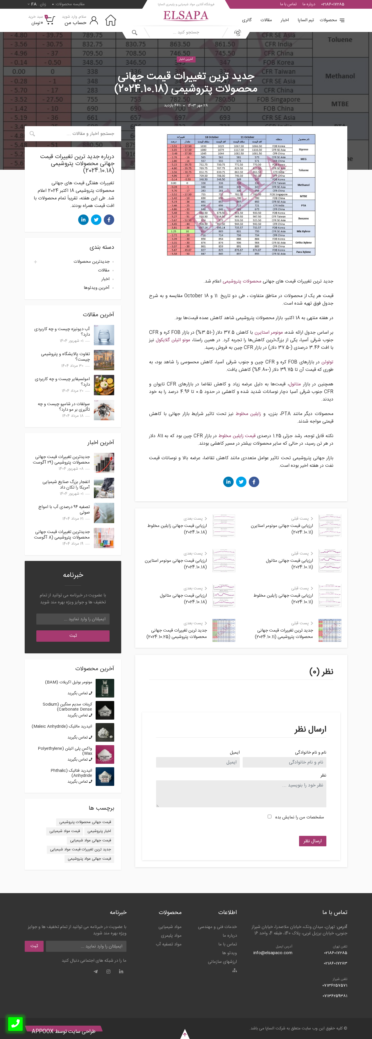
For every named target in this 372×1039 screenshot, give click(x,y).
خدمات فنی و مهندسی (217, 927)
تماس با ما (288, 4)
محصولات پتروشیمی (242, 281)
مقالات (266, 20)
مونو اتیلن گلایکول (173, 340)
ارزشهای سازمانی (222, 961)
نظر (323, 775)
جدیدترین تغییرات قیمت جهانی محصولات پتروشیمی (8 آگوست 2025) (62, 537)
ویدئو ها (229, 953)
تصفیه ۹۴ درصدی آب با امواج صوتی (64, 509)
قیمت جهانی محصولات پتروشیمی (85, 822)
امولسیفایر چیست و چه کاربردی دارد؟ (62, 381)
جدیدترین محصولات (92, 261)
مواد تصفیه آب (169, 944)
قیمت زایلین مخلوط (237, 436)
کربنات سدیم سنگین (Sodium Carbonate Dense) (67, 707)
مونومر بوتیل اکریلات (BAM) (68, 682)
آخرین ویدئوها (97, 288)
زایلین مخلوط (248, 414)
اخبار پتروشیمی (99, 831)
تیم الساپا (306, 20)
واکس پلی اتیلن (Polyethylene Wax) (65, 751)
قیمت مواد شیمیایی (64, 831)
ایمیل (235, 753)
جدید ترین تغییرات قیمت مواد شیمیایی (80, 849)
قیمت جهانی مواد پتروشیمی (89, 859)
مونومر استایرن (269, 333)
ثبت (73, 635)
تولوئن (327, 362)
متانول (295, 384)
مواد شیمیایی (170, 927)
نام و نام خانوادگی (310, 753)
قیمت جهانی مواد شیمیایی (90, 840)
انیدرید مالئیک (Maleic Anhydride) (62, 726)
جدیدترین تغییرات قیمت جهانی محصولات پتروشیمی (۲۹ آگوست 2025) (61, 462)
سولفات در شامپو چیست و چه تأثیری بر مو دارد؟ (64, 406)
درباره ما (309, 4)
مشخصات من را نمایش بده (299, 817)
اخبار (285, 20)
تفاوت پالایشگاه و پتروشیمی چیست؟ (65, 356)
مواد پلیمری (171, 935)
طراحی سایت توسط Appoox (64, 1031)
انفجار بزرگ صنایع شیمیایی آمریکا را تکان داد (66, 484)
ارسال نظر (313, 841)
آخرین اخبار (186, 59)
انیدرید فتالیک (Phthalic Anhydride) (71, 773)
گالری (247, 20)
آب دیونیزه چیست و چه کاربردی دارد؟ (62, 332)
